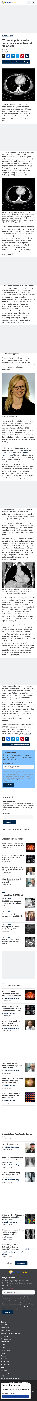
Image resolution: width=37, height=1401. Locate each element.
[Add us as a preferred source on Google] (27, 56)
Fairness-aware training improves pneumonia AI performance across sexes (12, 1175)
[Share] (8, 56)
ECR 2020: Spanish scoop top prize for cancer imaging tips (13, 903)
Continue (9, 822)
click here (27, 734)
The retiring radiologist (11, 1144)
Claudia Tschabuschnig (11, 998)
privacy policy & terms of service (21, 780)
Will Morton (8, 1237)
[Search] (29, 2)
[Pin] (22, 56)
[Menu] (33, 2)
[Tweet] (17, 56)
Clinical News (7, 36)
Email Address (8, 763)
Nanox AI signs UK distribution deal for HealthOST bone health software (11, 1247)
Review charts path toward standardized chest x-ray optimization (12, 1160)
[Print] (3, 56)
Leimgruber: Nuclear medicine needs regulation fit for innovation (12, 880)
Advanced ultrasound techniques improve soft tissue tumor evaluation (13, 857)
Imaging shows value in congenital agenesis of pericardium (10, 929)
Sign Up (9, 785)
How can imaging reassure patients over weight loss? (12, 915)
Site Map (31, 1391)
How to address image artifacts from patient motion (10, 942)
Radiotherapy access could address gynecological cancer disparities (12, 1080)
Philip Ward (6, 50)
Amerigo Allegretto (10, 1013)
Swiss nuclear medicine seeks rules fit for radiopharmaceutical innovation (13, 869)
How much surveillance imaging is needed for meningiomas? (11, 1095)
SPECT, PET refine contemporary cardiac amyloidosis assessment (13, 844)
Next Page (21, 1263)
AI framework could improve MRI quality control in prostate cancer (13, 1217)
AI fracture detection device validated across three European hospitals (13, 1232)
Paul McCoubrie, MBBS (11, 1147)
